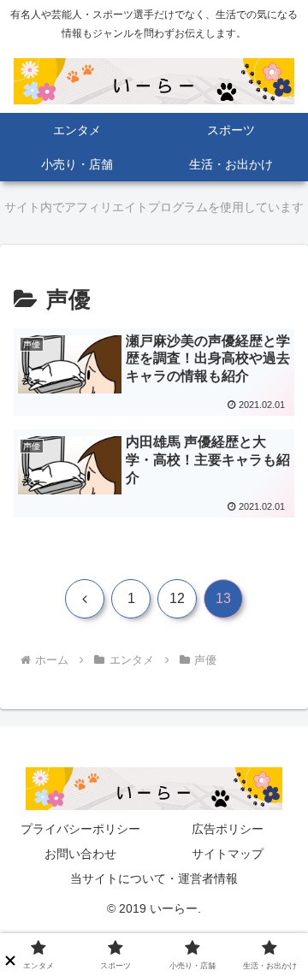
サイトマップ (228, 854)
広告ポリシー (228, 829)
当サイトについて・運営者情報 (154, 878)
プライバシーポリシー (80, 829)
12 (177, 598)
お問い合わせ (80, 854)
